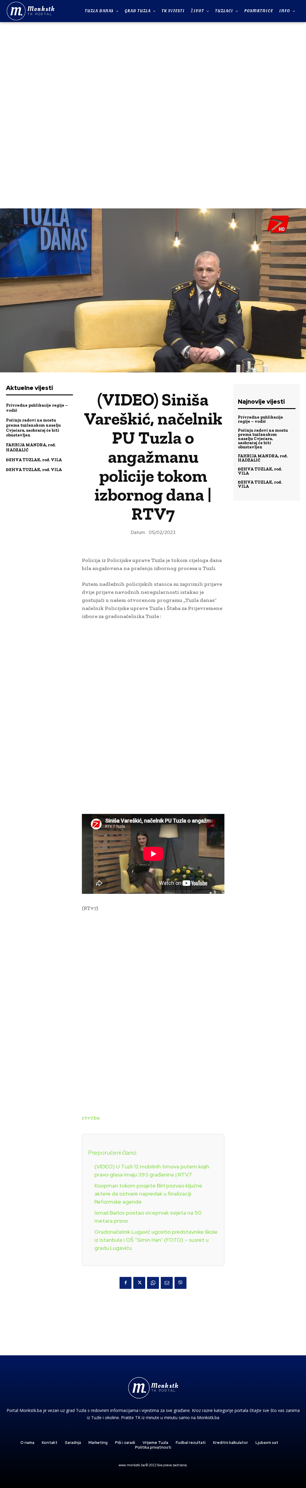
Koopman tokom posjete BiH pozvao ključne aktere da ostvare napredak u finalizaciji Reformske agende (148, 1193)
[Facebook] (125, 1283)
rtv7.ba (91, 1117)
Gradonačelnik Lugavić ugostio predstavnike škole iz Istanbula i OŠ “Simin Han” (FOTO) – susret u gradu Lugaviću (156, 1239)
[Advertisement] (153, 114)
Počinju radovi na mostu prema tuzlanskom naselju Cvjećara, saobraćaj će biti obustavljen (33, 428)
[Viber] (180, 1283)
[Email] (167, 1283)
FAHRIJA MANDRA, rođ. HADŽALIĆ (262, 458)
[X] (139, 1283)
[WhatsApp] (153, 1283)
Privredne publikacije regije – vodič (260, 419)
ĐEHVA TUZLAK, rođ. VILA (34, 459)
